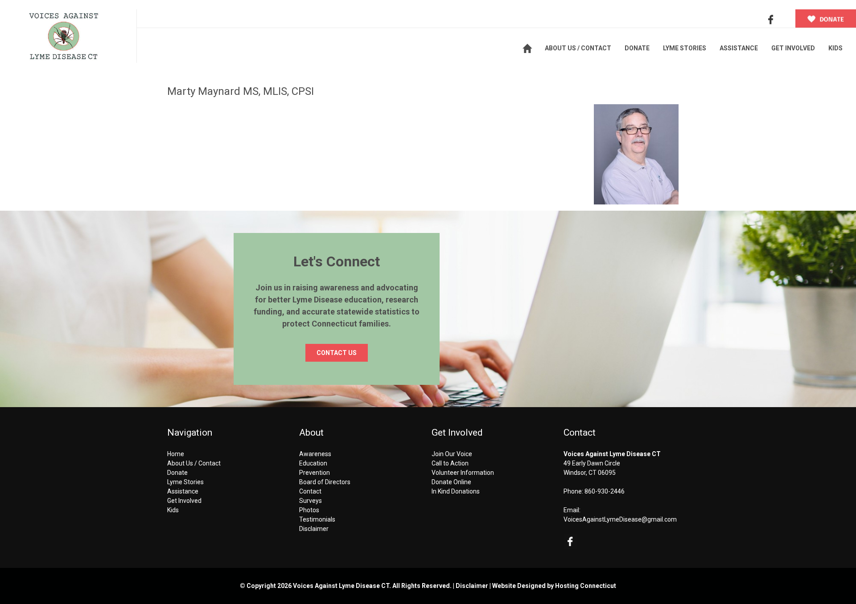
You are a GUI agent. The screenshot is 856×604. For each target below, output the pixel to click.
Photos (309, 510)
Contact (310, 491)
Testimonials (317, 519)
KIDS (835, 48)
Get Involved (184, 500)
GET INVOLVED (793, 48)
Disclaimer (314, 528)
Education (313, 463)
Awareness (315, 453)
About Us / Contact (194, 463)
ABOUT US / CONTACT (578, 48)
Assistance (182, 491)
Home (175, 453)
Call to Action (450, 463)
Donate (177, 472)
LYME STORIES (684, 48)
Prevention (314, 472)
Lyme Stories (185, 482)
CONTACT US (337, 352)
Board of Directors (324, 482)
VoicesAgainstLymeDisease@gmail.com (620, 519)
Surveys (310, 500)
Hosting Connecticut (585, 585)
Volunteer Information (463, 472)
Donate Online (451, 482)
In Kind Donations (456, 491)
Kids (173, 510)
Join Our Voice (452, 453)
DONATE (637, 48)
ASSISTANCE (739, 48)
